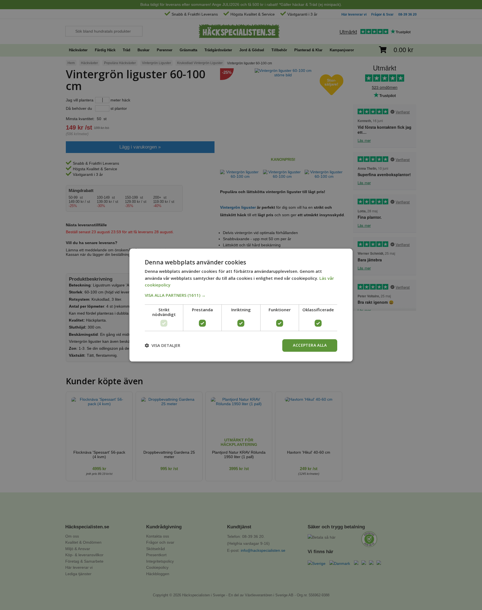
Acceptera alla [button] (310, 345)
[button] (241, 295)
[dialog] (241, 305)
